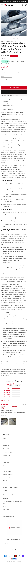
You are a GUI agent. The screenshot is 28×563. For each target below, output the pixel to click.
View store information (8, 105)
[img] (4, 404)
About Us (5, 459)
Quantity (3, 76)
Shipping (3, 58)
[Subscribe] (23, 543)
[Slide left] (10, 38)
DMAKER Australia (12, 561)
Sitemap (5, 465)
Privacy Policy (6, 448)
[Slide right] (17, 38)
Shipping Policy (7, 455)
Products (5, 442)
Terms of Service (7, 452)
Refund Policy (6, 445)
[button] (2, 5)
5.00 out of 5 (18, 384)
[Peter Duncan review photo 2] (12, 421)
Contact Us (6, 462)
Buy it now (14, 92)
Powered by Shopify (18, 561)
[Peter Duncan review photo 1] (4, 421)
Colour (2, 69)
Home (4, 438)
